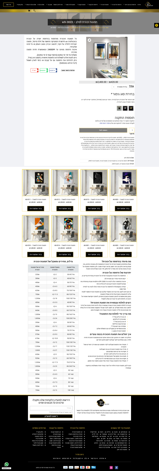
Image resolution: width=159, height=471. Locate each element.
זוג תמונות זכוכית (75, 28)
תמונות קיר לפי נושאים (120, 428)
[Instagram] (111, 467)
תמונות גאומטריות (125, 164)
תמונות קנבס (81, 5)
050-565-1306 (105, 123)
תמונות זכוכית (105, 5)
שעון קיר (50, 5)
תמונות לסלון (115, 164)
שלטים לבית (41, 5)
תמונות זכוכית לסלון (94, 161)
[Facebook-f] (116, 467)
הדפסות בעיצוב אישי (130, 5)
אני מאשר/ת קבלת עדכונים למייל (60, 412)
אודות (139, 5)
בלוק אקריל (20, 5)
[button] (156, 25)
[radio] (131, 108)
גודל (131, 86)
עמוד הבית (105, 28)
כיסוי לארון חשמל (58, 5)
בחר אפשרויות (123, 208)
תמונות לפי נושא (70, 5)
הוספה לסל (103, 130)
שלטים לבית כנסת (31, 5)
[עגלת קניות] (29, 10)
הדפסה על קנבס (93, 5)
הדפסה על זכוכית (116, 5)
